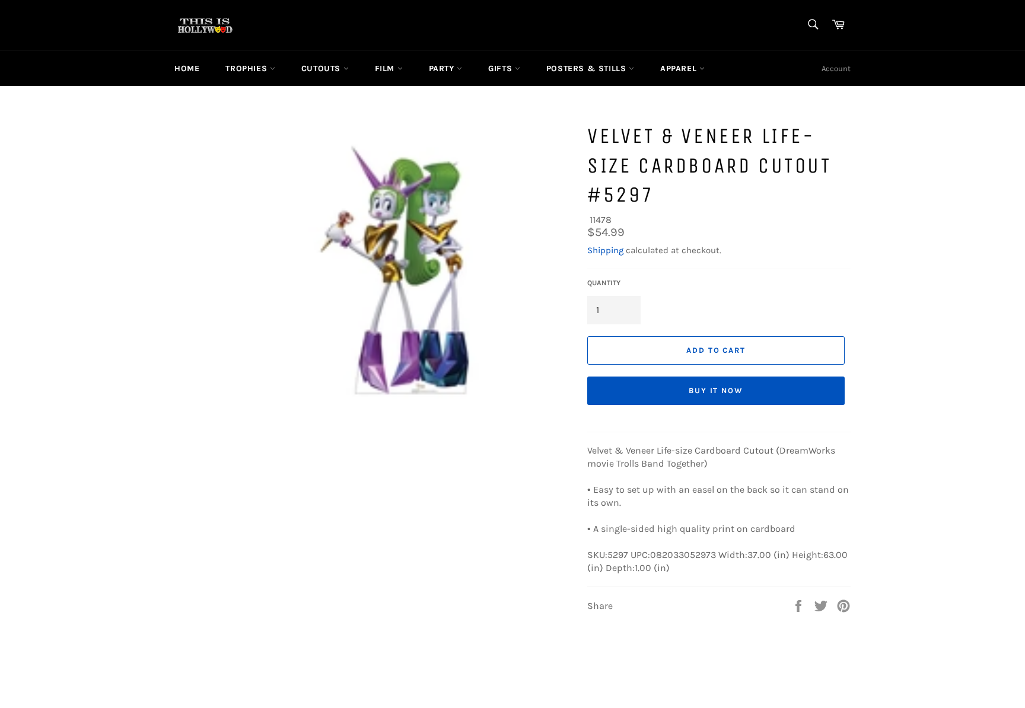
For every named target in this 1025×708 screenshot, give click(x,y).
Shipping (605, 250)
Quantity (603, 283)
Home (186, 68)
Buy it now (716, 390)
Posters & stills (587, 68)
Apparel (679, 68)
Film (386, 68)
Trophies (247, 68)
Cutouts (322, 68)
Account (836, 68)
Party (443, 68)
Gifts (501, 68)
